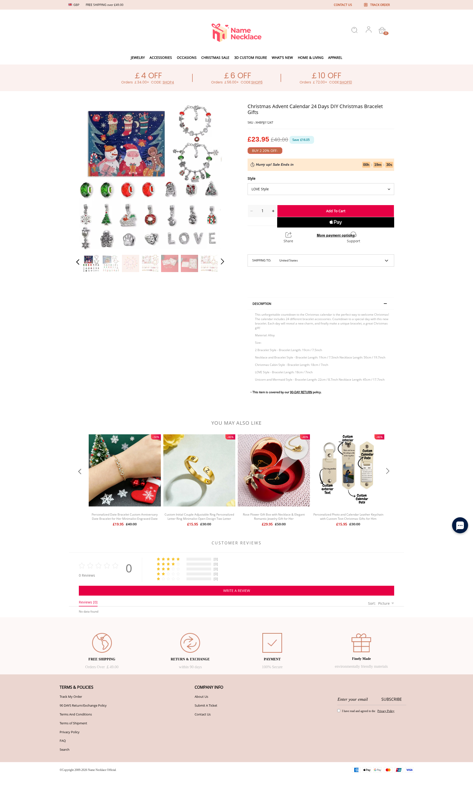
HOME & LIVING (310, 57)
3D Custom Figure (250, 57)
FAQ (63, 740)
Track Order (380, 5)
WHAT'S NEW (282, 57)
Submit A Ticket (206, 705)
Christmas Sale (215, 57)
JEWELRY (138, 57)
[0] (382, 30)
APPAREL (335, 57)
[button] (88, 176)
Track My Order (71, 696)
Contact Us (203, 714)
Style (251, 178)
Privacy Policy (70, 732)
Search (64, 749)
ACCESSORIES (161, 57)
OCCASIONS (187, 57)
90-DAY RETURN (301, 392)
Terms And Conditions (76, 714)
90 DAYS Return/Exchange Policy (83, 705)
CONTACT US (343, 5)
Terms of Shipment (73, 723)
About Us (201, 696)
